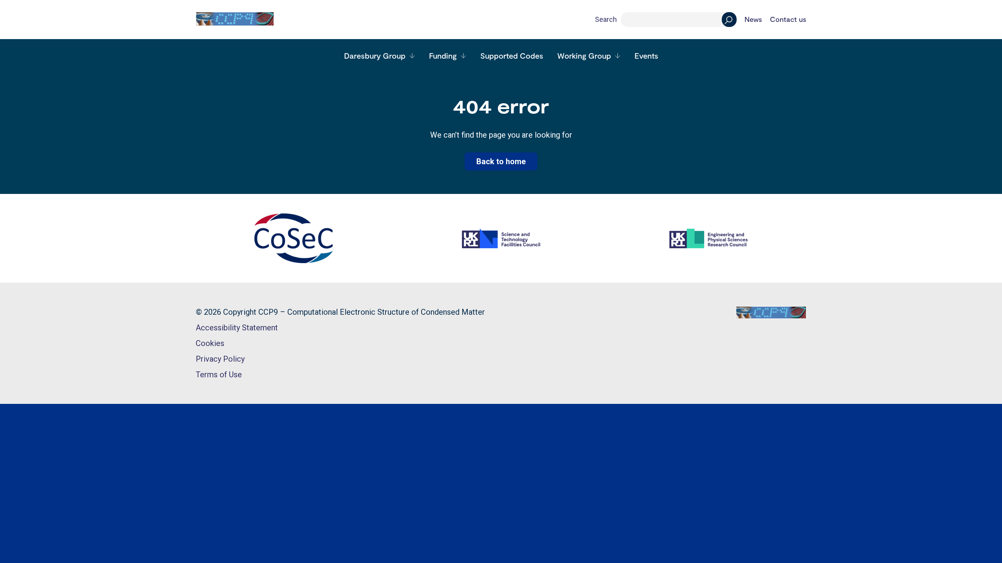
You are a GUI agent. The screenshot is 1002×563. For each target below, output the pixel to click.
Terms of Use (219, 374)
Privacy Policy (220, 359)
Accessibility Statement (237, 327)
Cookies (210, 343)
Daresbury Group (374, 55)
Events (646, 55)
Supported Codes (511, 55)
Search (606, 19)
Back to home (501, 161)
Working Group (584, 55)
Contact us (788, 19)
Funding (443, 55)
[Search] (729, 19)
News (753, 19)
